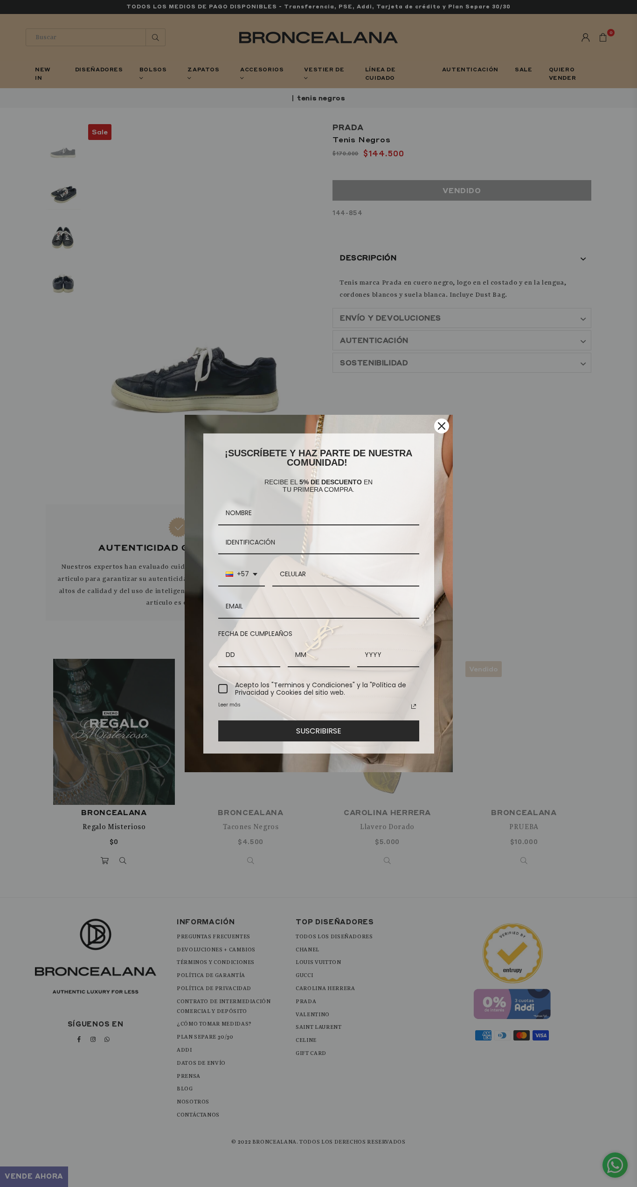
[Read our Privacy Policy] (413, 706)
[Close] (441, 426)
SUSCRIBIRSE (318, 731)
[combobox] (241, 575)
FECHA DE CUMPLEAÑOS (255, 633)
